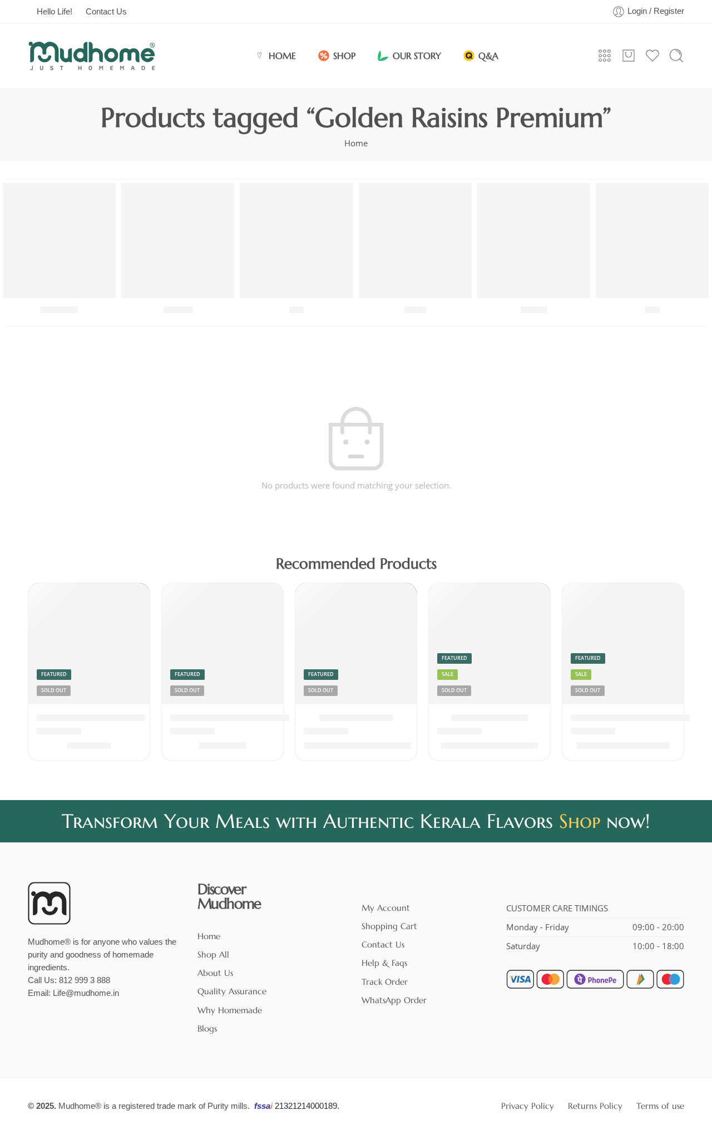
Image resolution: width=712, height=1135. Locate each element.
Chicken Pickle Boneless (91, 718)
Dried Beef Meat (356, 718)
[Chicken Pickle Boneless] (89, 643)
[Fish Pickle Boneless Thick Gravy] (623, 643)
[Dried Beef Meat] (356, 643)
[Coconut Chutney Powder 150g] (222, 643)
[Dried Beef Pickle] (489, 643)
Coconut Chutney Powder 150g (240, 718)
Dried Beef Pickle (489, 718)
